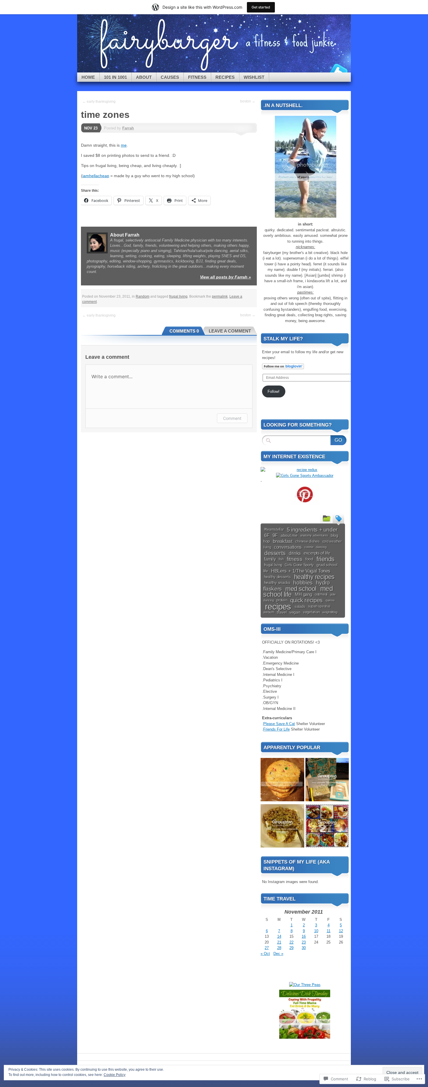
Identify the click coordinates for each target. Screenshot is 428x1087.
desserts (275, 553)
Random (142, 296)
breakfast (282, 541)
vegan (294, 612)
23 (304, 942)
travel (281, 612)
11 (328, 931)
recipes (278, 606)
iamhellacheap (95, 175)
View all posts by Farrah (225, 277)
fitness (294, 559)
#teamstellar (274, 529)
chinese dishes (307, 541)
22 (291, 942)
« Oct (265, 953)
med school (300, 588)
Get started (261, 7)
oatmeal (321, 594)
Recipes (225, 77)
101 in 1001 (115, 77)
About (144, 77)
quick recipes (306, 600)
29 (291, 948)
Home (88, 77)
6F (266, 535)
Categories (326, 518)
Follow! (274, 391)
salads (300, 606)
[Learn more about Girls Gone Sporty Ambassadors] (305, 476)
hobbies (302, 583)
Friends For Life (276, 729)
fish (281, 559)
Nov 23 (91, 128)
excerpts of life (317, 553)
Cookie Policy (114, 1075)
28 (279, 948)
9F (275, 535)
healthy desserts (277, 577)
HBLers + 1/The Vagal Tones (300, 571)
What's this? (289, 976)
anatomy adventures (314, 535)
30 (304, 948)
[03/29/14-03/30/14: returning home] (327, 826)
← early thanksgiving (99, 102)
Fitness (197, 77)
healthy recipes (314, 576)
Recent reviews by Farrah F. (290, 971)
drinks (295, 553)
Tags (338, 518)
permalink (220, 296)
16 (304, 936)
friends (325, 559)
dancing (321, 547)
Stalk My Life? (283, 339)
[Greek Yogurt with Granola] (282, 826)
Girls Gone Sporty (299, 565)
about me (289, 535)
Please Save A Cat (279, 724)
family (270, 559)
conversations (288, 547)
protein (281, 600)
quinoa (330, 600)
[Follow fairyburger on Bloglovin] (283, 368)
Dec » (278, 953)
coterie (309, 547)
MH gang (303, 594)
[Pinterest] (305, 494)
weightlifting (329, 612)
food (309, 559)
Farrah (128, 128)
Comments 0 (184, 330)
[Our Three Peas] (305, 985)
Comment (232, 418)
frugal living (178, 296)
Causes (170, 77)
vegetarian (311, 612)
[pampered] (327, 780)
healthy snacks (277, 582)
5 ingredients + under (312, 530)
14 (279, 936)
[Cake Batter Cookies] (282, 780)
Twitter (338, 70)
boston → (247, 101)
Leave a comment (230, 330)
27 (267, 948)
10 (316, 931)
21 (279, 942)
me (124, 145)
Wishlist (254, 77)
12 (341, 931)
